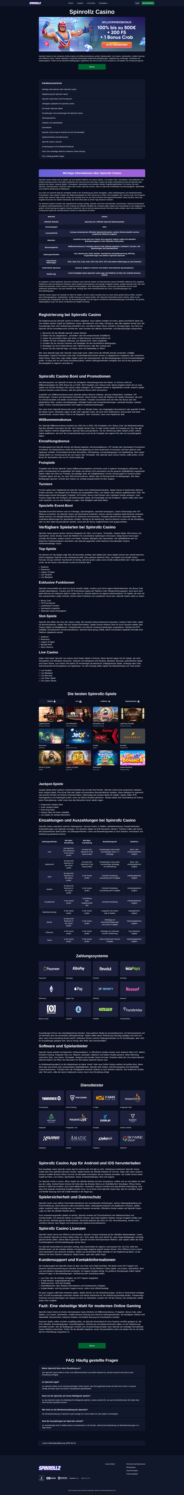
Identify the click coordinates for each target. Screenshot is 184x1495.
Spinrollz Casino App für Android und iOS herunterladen (63, 132)
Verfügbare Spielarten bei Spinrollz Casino (58, 104)
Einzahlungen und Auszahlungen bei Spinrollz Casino (62, 113)
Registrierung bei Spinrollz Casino (55, 94)
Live (77, 701)
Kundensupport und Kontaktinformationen (58, 147)
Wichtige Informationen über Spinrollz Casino (59, 89)
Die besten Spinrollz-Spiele (52, 108)
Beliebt (50, 701)
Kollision (104, 701)
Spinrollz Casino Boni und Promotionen (57, 99)
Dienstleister (46, 127)
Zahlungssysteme (48, 118)
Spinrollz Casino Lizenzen (52, 142)
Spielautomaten (131, 701)
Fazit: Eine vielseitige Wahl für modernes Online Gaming (63, 151)
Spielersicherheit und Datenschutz (55, 137)
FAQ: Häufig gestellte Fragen (53, 156)
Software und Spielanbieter (52, 123)
